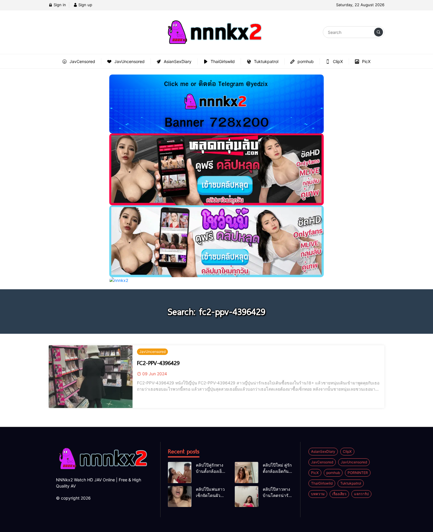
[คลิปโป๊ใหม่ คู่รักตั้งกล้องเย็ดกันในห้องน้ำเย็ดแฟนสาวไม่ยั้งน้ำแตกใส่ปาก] (246, 472)
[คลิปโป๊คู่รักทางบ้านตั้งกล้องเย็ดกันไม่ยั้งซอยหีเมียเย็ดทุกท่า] (179, 472)
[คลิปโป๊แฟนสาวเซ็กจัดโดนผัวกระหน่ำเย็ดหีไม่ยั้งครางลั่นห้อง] (179, 496)
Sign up (84, 4)
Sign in (59, 4)
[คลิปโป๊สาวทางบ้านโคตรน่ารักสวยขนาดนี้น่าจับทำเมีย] (246, 496)
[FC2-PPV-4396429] (91, 376)
